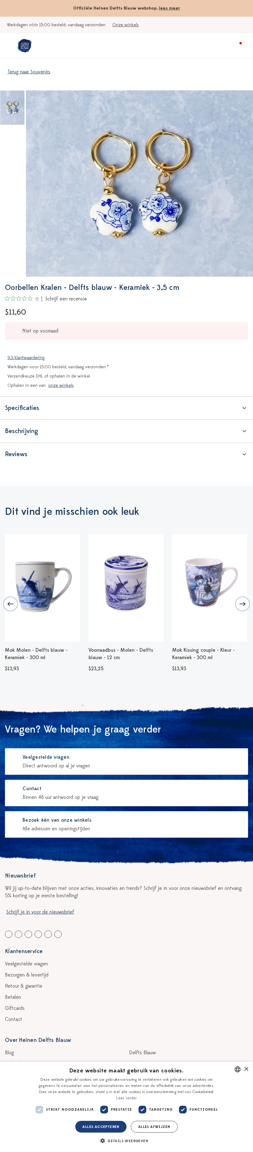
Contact (13, 1019)
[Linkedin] (28, 934)
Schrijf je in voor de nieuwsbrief (40, 912)
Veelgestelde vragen (26, 964)
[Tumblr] (38, 934)
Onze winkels (125, 24)
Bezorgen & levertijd (26, 975)
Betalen (13, 997)
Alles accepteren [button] (100, 1126)
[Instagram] (58, 934)
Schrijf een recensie (66, 299)
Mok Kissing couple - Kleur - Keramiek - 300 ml (150, 654)
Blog (9, 1053)
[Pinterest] (48, 934)
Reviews (16, 454)
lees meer (169, 8)
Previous (10, 604)
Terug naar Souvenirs (28, 72)
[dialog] (126, 1107)
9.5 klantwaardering (25, 357)
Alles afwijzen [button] (154, 1126)
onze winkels (61, 385)
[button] (126, 1141)
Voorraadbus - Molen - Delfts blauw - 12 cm (68, 654)
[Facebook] (8, 934)
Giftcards (15, 1008)
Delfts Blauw (142, 1053)
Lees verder (126, 1098)
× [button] (246, 1069)
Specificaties (22, 408)
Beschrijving (21, 431)
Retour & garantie (23, 986)
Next (242, 604)
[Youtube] (18, 934)
